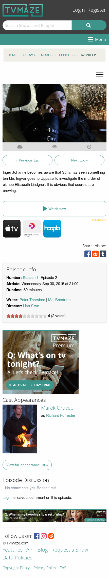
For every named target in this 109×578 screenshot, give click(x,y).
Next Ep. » (79, 160)
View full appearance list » (27, 464)
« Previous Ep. (27, 160)
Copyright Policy (16, 568)
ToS (63, 568)
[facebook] (87, 255)
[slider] (26, 316)
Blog (43, 550)
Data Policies (17, 558)
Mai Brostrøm (59, 299)
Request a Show (69, 550)
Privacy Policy (44, 568)
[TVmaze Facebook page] (37, 536)
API (30, 550)
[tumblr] (103, 255)
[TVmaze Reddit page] (51, 536)
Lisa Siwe (31, 305)
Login (78, 10)
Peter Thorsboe (32, 299)
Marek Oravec (57, 408)
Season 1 (31, 277)
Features (13, 550)
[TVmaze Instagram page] (44, 536)
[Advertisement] (41, 362)
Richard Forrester (60, 415)
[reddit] (95, 255)
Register (96, 10)
